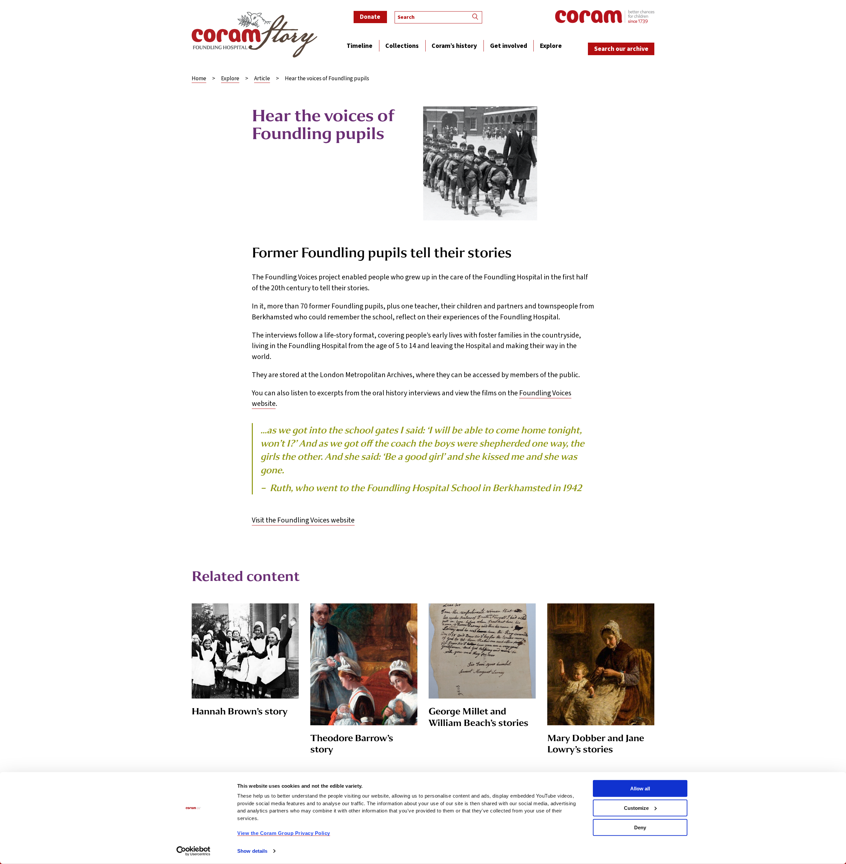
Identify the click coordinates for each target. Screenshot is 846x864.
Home (199, 79)
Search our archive (621, 49)
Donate (370, 17)
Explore (230, 79)
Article (262, 79)
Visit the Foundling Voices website (303, 520)
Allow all (640, 788)
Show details (252, 851)
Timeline (359, 46)
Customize (636, 808)
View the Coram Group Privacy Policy (283, 833)
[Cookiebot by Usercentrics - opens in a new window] (193, 851)
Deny (640, 827)
